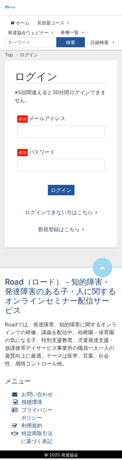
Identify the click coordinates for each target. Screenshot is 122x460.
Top (9, 54)
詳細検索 (100, 42)
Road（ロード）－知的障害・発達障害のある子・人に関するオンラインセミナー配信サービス (60, 296)
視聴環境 (31, 402)
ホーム (22, 22)
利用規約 (31, 425)
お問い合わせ (37, 394)
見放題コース (50, 22)
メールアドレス (47, 118)
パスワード (42, 152)
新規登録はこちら (59, 229)
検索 (70, 42)
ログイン (61, 190)
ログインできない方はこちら (59, 212)
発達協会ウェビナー (28, 32)
